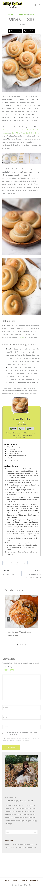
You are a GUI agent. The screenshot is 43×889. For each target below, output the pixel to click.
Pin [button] (22, 429)
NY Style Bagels (8, 572)
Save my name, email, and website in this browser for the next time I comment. (22, 733)
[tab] (17, 644)
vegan (24, 563)
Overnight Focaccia (9, 130)
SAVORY (32, 14)
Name (6, 707)
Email (5, 717)
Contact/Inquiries (30, 880)
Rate (30, 429)
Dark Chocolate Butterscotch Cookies (33, 573)
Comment (6, 673)
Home (7, 880)
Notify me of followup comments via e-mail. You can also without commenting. (20, 740)
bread (5, 563)
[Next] (34, 619)
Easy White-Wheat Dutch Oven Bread (25, 133)
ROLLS (26, 14)
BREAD (10, 14)
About (15, 880)
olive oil (12, 563)
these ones (21, 337)
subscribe (12, 741)
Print (14, 429)
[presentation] (21, 611)
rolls (18, 563)
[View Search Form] (39, 5)
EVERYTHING (18, 14)
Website (6, 727)
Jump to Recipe (16, 31)
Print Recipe (30, 31)
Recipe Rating (7, 667)
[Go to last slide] (8, 619)
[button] (18, 422)
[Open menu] (35, 4)
